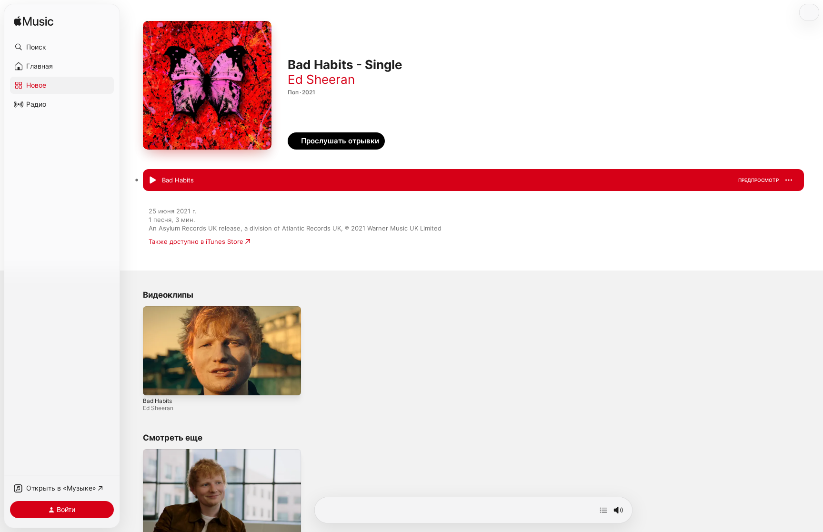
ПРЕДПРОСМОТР (758, 180)
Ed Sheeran (321, 79)
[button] (61, 47)
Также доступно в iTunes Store (196, 241)
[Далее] (603, 510)
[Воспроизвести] (155, 383)
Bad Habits (157, 400)
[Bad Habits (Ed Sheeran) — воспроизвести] (152, 180)
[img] (33, 21)
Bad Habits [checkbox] (178, 180)
